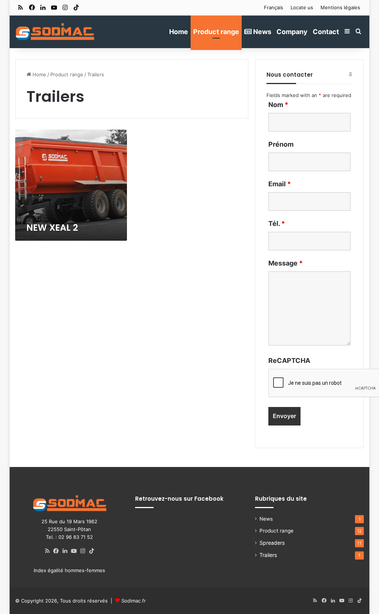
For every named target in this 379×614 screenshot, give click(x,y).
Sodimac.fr (133, 601)
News (261, 32)
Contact (326, 32)
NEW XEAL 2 (52, 227)
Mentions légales (340, 7)
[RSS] (47, 551)
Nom (278, 105)
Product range (216, 32)
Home (178, 32)
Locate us (302, 7)
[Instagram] (82, 551)
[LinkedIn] (65, 551)
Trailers (268, 555)
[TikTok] (91, 551)
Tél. (276, 223)
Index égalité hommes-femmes (69, 570)
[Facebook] (56, 551)
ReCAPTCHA (289, 360)
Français (273, 7)
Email (279, 184)
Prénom (281, 144)
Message (285, 263)
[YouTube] (74, 551)
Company (292, 32)
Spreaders (272, 543)
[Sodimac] (54, 32)
